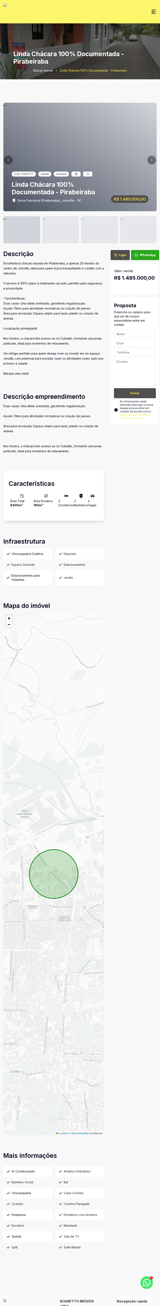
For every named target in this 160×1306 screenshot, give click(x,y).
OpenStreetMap (80, 1133)
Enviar (135, 393)
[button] (8, 160)
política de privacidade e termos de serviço (135, 416)
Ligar (122, 255)
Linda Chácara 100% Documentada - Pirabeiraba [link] (93, 70)
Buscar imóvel (43, 70)
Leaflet (62, 1133)
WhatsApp (148, 255)
